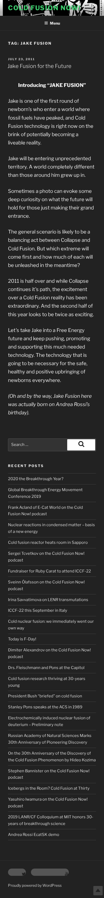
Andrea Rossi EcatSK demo (33, 834)
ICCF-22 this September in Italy (37, 610)
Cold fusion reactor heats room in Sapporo (48, 542)
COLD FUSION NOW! (44, 8)
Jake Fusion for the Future (39, 66)
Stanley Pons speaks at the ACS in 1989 (45, 707)
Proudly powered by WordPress (35, 885)
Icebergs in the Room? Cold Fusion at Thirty (49, 788)
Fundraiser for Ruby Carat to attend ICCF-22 (49, 571)
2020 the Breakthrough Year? (35, 478)
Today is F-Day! (22, 639)
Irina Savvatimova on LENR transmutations (48, 599)
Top (98, 890)
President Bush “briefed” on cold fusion (45, 696)
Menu (55, 23)
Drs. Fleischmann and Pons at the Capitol (46, 667)
